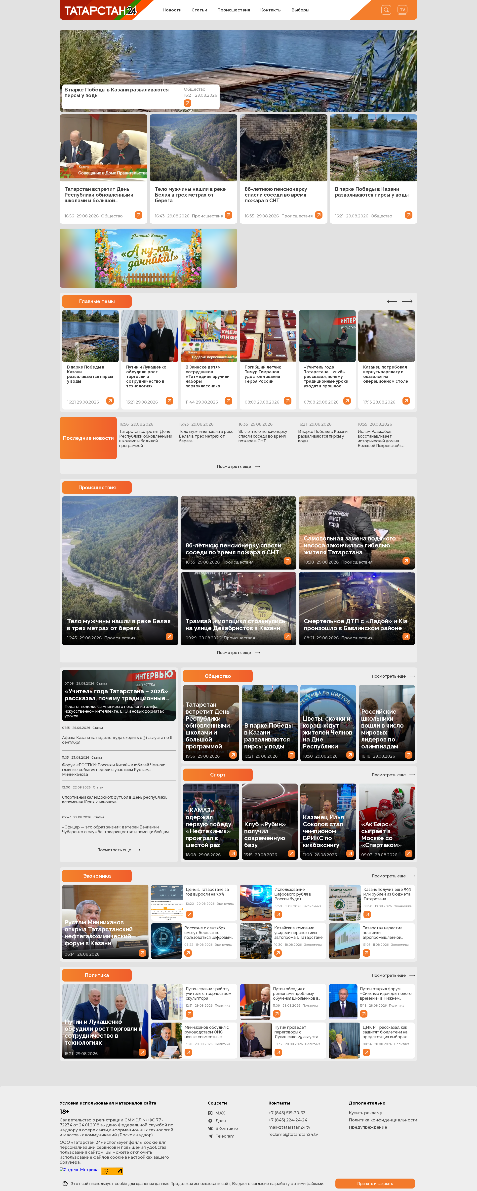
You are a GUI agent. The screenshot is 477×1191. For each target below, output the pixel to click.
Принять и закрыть (375, 1183)
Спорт (218, 775)
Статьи (199, 10)
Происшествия (233, 10)
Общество (218, 676)
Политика (97, 975)
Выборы (300, 10)
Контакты (270, 10)
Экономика (97, 876)
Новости (172, 10)
